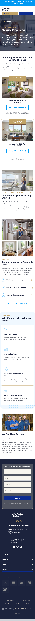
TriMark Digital (23, 609)
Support (4, 564)
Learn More (16, 5)
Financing (17, 603)
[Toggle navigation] (32, 9)
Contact (4, 569)
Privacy (27, 603)
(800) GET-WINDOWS (18, 525)
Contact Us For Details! (17, 107)
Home (2, 21)
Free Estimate (26, 13)
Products (5, 554)
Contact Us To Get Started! (17, 304)
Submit (17, 498)
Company (5, 559)
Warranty (7, 603)
